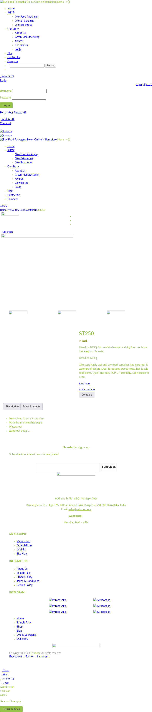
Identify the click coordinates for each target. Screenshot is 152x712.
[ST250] (30, 320)
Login (3, 80)
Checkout (5, 123)
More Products (31, 406)
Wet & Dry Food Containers (22, 209)
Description (12, 406)
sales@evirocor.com (80, 509)
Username (5, 91)
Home (3, 209)
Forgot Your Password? (13, 112)
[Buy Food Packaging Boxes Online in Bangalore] (28, 2)
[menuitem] (10, 8)
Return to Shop (11, 709)
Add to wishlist (87, 389)
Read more (84, 383)
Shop (5, 674)
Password (5, 97)
